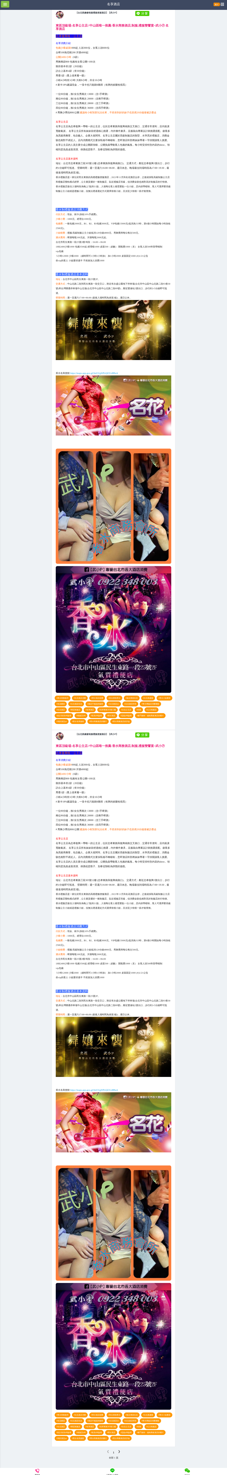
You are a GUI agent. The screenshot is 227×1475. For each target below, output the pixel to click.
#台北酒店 (61, 710)
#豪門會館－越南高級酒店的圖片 (150, 716)
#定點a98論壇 (126, 716)
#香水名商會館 (78, 721)
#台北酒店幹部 (130, 704)
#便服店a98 (81, 716)
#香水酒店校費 (97, 698)
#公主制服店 (151, 710)
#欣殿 (139, 710)
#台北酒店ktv (113, 704)
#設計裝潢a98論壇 (64, 716)
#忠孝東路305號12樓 (107, 710)
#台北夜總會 (148, 698)
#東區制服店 (75, 710)
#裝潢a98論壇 (96, 716)
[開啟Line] (60, 18)
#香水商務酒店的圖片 (98, 721)
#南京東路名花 (132, 698)
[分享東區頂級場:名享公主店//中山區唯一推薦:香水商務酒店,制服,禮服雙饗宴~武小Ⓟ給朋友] (142, 15)
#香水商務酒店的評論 (121, 721)
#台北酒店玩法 (76, 704)
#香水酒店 (111, 716)
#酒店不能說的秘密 (95, 704)
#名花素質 (61, 704)
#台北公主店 (126, 710)
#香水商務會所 (63, 698)
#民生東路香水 (114, 698)
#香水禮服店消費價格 (150, 704)
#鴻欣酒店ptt (62, 721)
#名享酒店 (90, 710)
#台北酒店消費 (80, 698)
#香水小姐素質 (164, 698)
